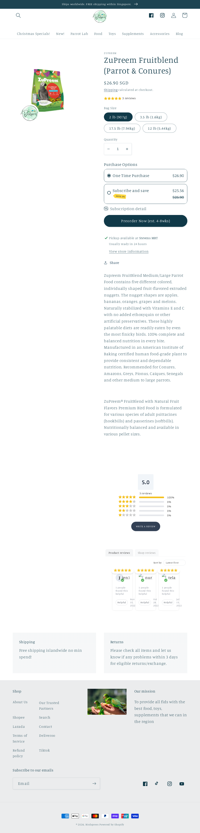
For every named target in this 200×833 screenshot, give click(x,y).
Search (44, 717)
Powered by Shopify (111, 824)
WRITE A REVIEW (145, 526)
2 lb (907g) (118, 117)
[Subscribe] (94, 784)
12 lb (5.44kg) (159, 128)
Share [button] (114, 262)
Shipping (111, 90)
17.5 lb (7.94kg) (122, 128)
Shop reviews (146, 552)
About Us (20, 702)
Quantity (110, 139)
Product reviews (119, 552)
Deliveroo (47, 735)
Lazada (19, 726)
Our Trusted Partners (49, 705)
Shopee (19, 717)
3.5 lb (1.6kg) (151, 117)
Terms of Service (20, 738)
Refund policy (19, 753)
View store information (128, 251)
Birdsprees (92, 824)
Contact (45, 726)
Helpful (121, 602)
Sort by (158, 562)
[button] (18, 15)
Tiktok (44, 750)
